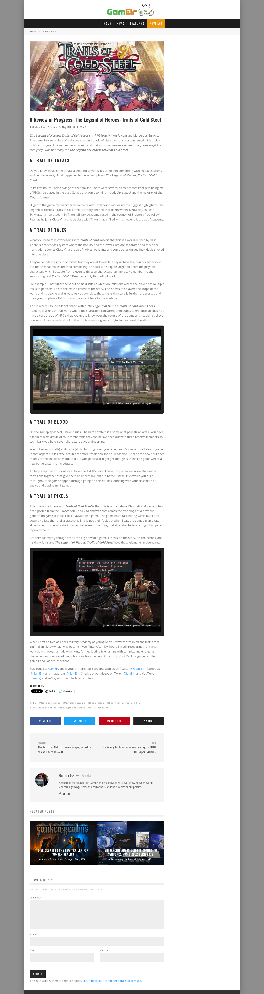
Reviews (156, 23)
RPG (138, 702)
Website (104, 950)
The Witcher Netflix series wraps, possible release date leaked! (64, 747)
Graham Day (38, 127)
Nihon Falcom (97, 702)
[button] (88, 400)
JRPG (33, 702)
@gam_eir (138, 669)
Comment (35, 897)
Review (53, 127)
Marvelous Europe (50, 702)
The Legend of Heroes (43, 707)
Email (33, 950)
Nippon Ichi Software (120, 702)
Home (107, 23)
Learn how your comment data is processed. (112, 981)
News (121, 23)
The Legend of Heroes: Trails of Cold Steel (84, 707)
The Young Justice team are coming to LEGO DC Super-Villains (128, 747)
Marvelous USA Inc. (75, 702)
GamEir (53, 669)
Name (34, 934)
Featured (137, 23)
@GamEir (37, 673)
